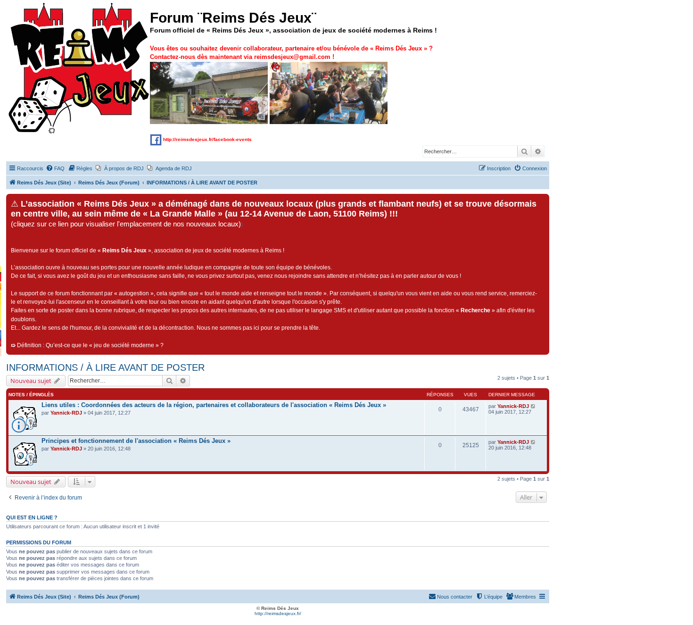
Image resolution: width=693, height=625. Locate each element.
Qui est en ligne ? (32, 517)
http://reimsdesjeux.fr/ (278, 613)
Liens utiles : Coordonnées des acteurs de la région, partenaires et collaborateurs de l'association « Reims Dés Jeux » (213, 404)
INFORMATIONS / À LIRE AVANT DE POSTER (105, 367)
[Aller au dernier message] (533, 406)
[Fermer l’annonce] (541, 201)
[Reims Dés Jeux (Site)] (79, 68)
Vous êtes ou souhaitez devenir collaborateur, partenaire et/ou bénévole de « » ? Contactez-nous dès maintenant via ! (291, 52)
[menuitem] (55, 168)
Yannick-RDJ (66, 413)
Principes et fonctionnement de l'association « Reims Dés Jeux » (136, 440)
